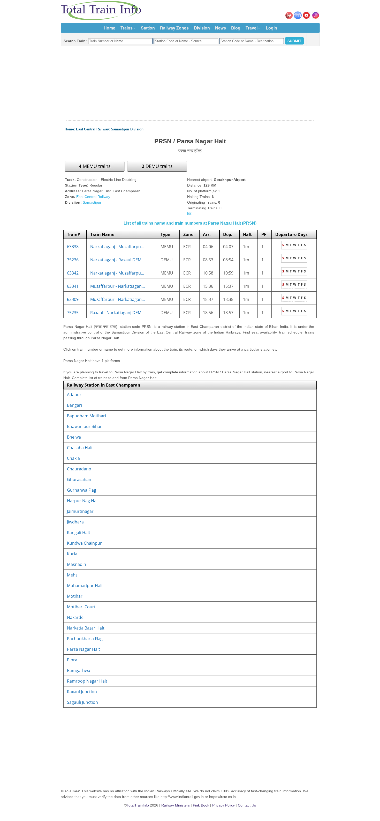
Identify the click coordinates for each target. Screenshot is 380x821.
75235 (73, 312)
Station (148, 28)
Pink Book (201, 805)
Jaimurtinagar (80, 511)
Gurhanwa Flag (81, 490)
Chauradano (79, 469)
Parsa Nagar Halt (83, 649)
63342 (73, 273)
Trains (126, 28)
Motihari (75, 596)
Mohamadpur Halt (85, 585)
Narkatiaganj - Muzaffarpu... (117, 246)
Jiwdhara (75, 522)
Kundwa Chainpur (84, 543)
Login (271, 28)
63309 (73, 299)
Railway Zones (174, 28)
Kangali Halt (78, 532)
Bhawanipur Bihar (84, 426)
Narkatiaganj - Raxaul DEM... (117, 260)
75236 (73, 260)
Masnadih (76, 564)
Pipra (72, 660)
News (220, 28)
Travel (251, 28)
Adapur (74, 394)
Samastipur (92, 202)
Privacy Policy (223, 805)
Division (202, 28)
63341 (73, 286)
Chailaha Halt (80, 447)
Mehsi (73, 575)
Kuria (72, 554)
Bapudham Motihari (86, 416)
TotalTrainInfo (138, 805)
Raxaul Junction (82, 691)
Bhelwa (74, 437)
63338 (73, 246)
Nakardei (76, 617)
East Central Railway (92, 129)
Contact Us (247, 805)
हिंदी (189, 214)
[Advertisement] (190, 83)
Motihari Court (81, 607)
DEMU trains (157, 166)
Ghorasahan (79, 479)
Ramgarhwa (78, 670)
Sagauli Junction (82, 702)
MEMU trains (95, 166)
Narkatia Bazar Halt (85, 628)
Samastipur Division (127, 129)
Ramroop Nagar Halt (87, 681)
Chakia (73, 458)
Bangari (74, 405)
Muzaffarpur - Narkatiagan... (117, 286)
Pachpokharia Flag (85, 638)
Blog (235, 28)
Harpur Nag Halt (83, 501)
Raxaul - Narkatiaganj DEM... (117, 312)
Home (109, 28)
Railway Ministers (175, 805)
